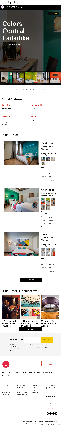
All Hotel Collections (50, 385)
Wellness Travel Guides (22, 394)
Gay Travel (34, 385)
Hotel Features (19, 89)
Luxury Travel (35, 390)
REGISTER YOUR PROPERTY (50, 363)
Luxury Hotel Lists (6, 392)
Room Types (30, 89)
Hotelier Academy (50, 400)
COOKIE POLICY (6, 375)
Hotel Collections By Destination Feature (50, 391)
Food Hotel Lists (5, 390)
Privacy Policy (49, 347)
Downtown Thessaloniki (14, 7)
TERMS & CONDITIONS (34, 372)
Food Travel (34, 387)
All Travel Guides (21, 385)
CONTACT (23, 372)
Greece (6, 7)
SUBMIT (46, 340)
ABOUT (10, 372)
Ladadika (22, 7)
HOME (4, 372)
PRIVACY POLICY (47, 372)
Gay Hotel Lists (5, 387)
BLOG (16, 372)
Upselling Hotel (49, 403)
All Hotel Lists (5, 385)
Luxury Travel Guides (22, 392)
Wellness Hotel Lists (6, 394)
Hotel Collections (41, 89)
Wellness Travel (35, 392)
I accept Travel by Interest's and (42, 346)
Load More (31, 279)
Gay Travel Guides (21, 387)
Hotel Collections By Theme (50, 388)
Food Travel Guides (21, 390)
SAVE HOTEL (54, 13)
